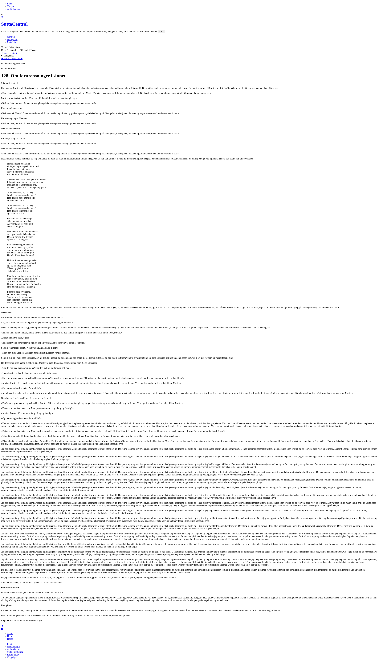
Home (10, 639)
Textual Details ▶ (9, 53)
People (10, 644)
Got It (161, 32)
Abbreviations (13, 649)
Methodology (13, 646)
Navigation (12, 39)
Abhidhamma (13, 9)
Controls (11, 37)
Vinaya (10, 6)
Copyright (12, 657)
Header (33, 50)
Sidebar (23, 50)
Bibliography (13, 654)
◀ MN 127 (6, 58)
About (10, 633)
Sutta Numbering (15, 652)
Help (9, 636)
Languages (9, 55)
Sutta (9, 3)
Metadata (11, 42)
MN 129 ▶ (17, 58)
